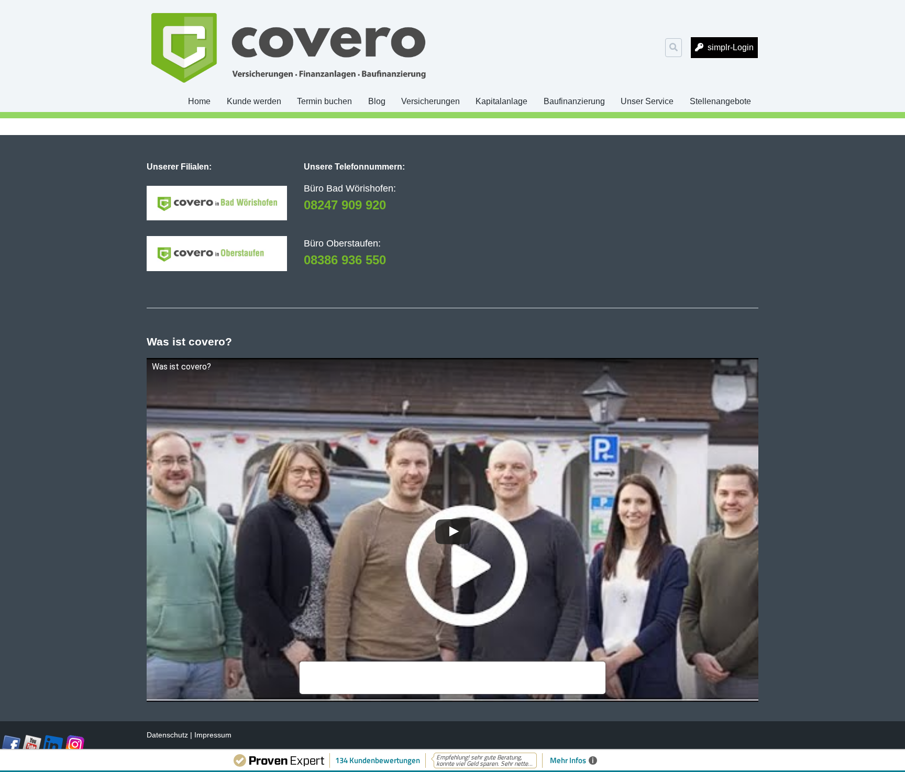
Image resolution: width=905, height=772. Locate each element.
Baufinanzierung (574, 101)
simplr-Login (731, 47)
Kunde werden (254, 101)
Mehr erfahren (328, 683)
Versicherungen (430, 101)
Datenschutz (167, 735)
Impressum (212, 735)
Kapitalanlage (501, 101)
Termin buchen (324, 101)
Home (199, 101)
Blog (376, 101)
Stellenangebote (720, 101)
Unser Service (647, 101)
